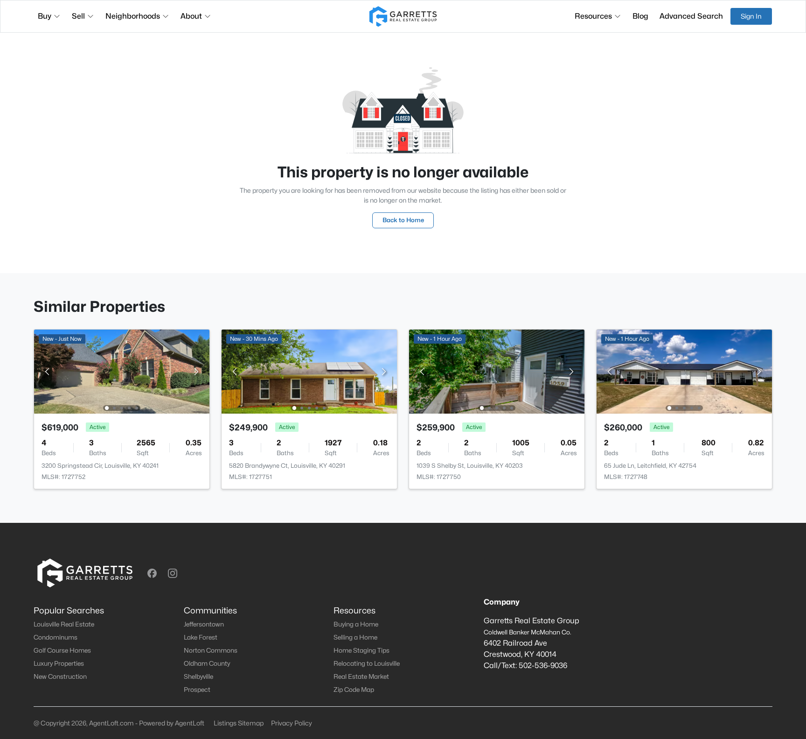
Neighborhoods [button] (132, 16)
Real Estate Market (361, 676)
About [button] (191, 16)
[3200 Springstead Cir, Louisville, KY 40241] (121, 370)
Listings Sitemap (239, 723)
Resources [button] (593, 16)
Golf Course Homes (62, 650)
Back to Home (403, 220)
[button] (152, 573)
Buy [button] (44, 16)
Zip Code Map (354, 689)
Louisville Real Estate (64, 624)
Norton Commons (210, 650)
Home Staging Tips (361, 650)
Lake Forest (200, 637)
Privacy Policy (291, 723)
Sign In (751, 16)
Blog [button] (640, 16)
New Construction (60, 676)
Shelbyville (198, 676)
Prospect (197, 689)
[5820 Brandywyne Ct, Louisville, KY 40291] (309, 370)
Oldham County (207, 663)
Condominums (55, 637)
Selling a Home (355, 637)
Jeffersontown (204, 624)
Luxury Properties (59, 663)
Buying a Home (356, 624)
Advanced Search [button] (691, 16)
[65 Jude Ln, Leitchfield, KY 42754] (684, 370)
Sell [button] (78, 16)
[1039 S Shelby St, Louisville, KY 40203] (496, 370)
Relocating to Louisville (367, 663)
